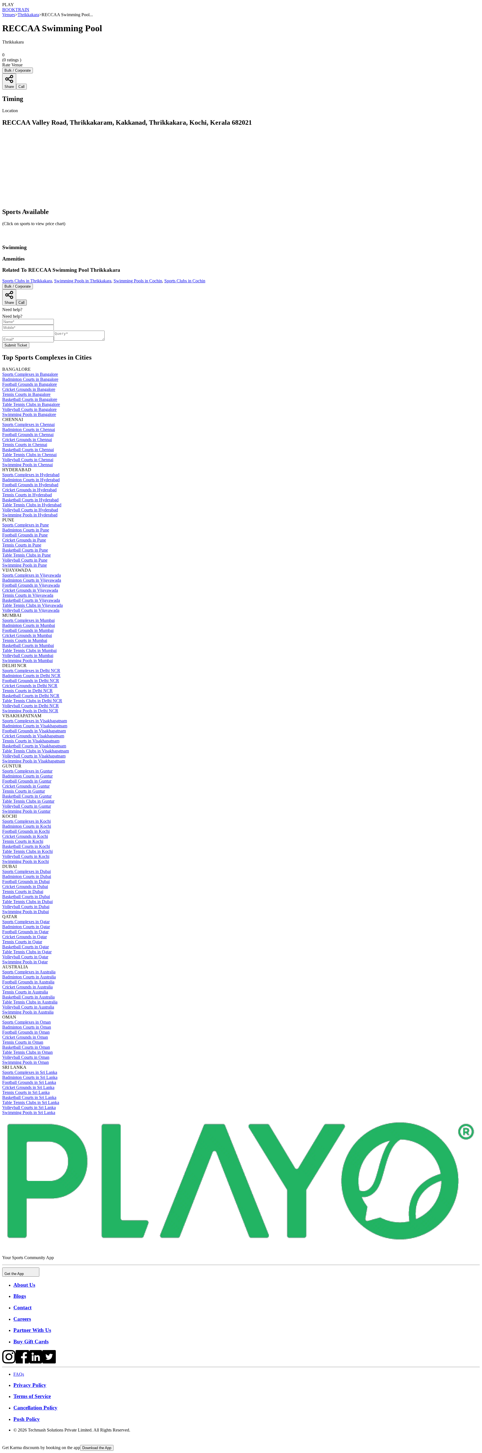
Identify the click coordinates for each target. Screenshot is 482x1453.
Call (21, 302)
